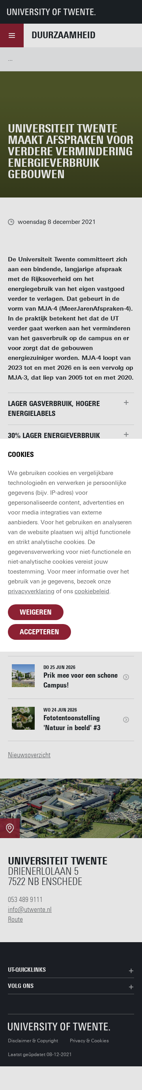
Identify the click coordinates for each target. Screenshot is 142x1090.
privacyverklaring (31, 591)
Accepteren (39, 632)
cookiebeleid (92, 591)
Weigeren (36, 612)
